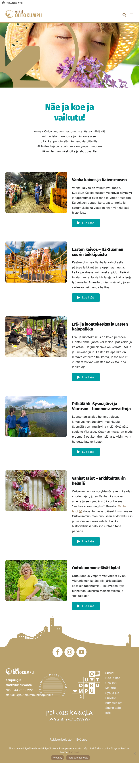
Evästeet (82, 739)
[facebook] (57, 652)
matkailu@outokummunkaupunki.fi (29, 695)
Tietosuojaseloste (78, 757)
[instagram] (69, 652)
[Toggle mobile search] (124, 15)
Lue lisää (74, 752)
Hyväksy (57, 757)
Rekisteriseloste (61, 739)
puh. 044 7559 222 (19, 690)
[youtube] (81, 652)
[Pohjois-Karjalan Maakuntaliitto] (69, 708)
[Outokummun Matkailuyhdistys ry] (53, 675)
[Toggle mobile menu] (132, 15)
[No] (134, 753)
